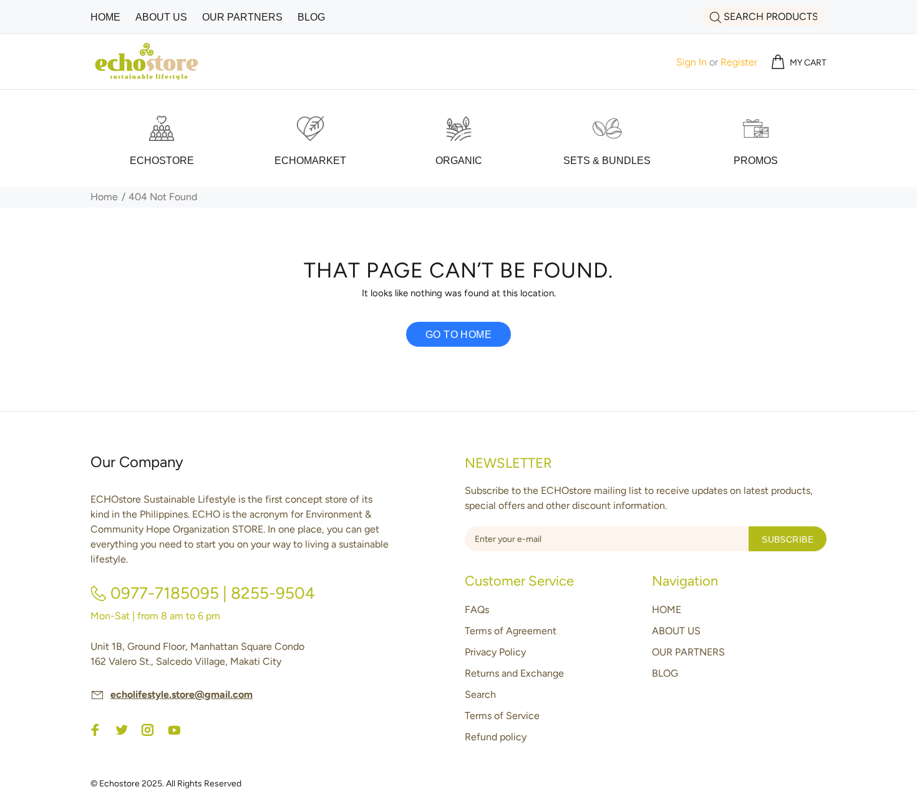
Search (480, 694)
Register (738, 62)
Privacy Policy (495, 652)
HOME (666, 610)
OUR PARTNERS (688, 652)
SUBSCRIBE (787, 539)
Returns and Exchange (514, 673)
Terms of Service (502, 716)
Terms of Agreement (510, 631)
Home (104, 197)
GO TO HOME (458, 334)
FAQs (477, 610)
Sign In (691, 62)
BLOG (665, 673)
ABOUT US (676, 631)
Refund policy (495, 737)
